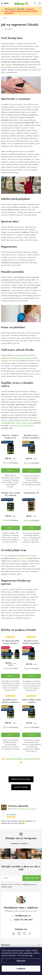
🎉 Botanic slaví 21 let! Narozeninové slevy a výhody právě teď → (21, 11)
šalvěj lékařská (25, 425)
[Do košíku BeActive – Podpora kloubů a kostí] (10, 470)
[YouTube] (24, 933)
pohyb (11, 104)
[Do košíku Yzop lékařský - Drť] (31, 528)
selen (15, 358)
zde (30, 955)
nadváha (8, 64)
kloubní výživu (20, 558)
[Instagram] (19, 933)
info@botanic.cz (23, 915)
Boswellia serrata (26, 423)
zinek (20, 358)
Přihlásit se (31, 878)
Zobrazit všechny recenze (27, 809)
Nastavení (21, 961)
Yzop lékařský (14, 425)
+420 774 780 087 (23, 919)
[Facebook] (13, 933)
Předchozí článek (21, 779)
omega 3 (27, 358)
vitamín (4, 358)
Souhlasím (21, 968)
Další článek (21, 787)
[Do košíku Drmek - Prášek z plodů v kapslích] (31, 735)
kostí (23, 420)
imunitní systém (34, 374)
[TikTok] (29, 933)
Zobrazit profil (19, 843)
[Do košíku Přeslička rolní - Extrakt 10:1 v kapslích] (10, 528)
